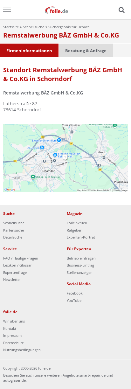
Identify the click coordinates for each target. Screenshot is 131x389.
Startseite (11, 26)
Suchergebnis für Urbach (69, 26)
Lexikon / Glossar (17, 265)
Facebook (75, 293)
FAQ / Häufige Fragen (20, 258)
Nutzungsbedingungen (22, 349)
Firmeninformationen (29, 50)
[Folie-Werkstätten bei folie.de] (65, 10)
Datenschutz (13, 342)
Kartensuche (13, 230)
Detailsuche (12, 237)
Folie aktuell (77, 222)
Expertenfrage (15, 272)
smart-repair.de (92, 375)
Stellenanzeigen (80, 272)
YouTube (74, 300)
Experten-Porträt (81, 237)
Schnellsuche (33, 26)
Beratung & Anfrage (86, 50)
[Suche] (121, 10)
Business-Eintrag (80, 265)
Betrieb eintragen (81, 258)
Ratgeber (74, 230)
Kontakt (9, 328)
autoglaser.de (14, 380)
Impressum (12, 335)
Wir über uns (14, 321)
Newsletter (12, 279)
